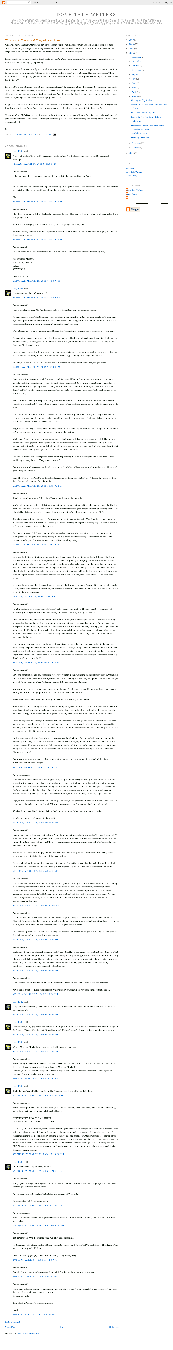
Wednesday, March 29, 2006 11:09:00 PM (38, 1225)
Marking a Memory (140, 137)
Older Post (114, 1327)
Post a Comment (12, 1321)
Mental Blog (131, 175)
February (136, 143)
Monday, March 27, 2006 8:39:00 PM (35, 1034)
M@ (128, 197)
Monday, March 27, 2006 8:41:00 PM (35, 1051)
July (134, 78)
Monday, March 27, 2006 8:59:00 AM (35, 822)
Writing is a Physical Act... (143, 100)
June (134, 83)
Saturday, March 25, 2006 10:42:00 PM (37, 485)
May (134, 87)
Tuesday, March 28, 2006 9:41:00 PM (36, 1078)
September (137, 69)
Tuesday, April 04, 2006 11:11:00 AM (36, 1259)
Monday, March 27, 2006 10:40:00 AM (36, 905)
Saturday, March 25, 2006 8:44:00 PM (36, 297)
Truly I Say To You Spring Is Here (146, 116)
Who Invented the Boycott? (143, 112)
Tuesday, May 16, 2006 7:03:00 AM (34, 1314)
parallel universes (139, 133)
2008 (131, 44)
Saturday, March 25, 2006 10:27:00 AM (37, 201)
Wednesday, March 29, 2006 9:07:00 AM (38, 1095)
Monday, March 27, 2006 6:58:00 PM (35, 994)
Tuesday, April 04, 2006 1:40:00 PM (35, 1276)
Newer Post (10, 1327)
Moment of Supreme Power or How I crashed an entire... (147, 127)
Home (62, 1327)
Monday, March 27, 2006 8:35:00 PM (35, 1014)
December (136, 56)
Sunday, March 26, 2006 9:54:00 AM (35, 596)
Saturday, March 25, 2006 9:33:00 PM (36, 366)
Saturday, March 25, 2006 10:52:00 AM (37, 239)
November (137, 61)
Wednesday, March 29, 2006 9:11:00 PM (38, 1205)
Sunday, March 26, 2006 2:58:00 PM (35, 767)
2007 (131, 48)
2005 (131, 152)
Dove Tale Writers (86, 14)
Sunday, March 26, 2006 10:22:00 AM (36, 662)
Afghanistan (136, 121)
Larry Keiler (18, 151)
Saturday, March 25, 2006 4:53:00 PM (36, 280)
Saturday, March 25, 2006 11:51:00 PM (37, 544)
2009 (131, 39)
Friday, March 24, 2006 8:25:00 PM (34, 163)
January (135, 147)
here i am (130, 167)
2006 (131, 52)
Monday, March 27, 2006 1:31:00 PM (35, 939)
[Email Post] (54, 134)
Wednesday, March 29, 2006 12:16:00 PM (38, 1154)
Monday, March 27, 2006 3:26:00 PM (35, 970)
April (134, 91)
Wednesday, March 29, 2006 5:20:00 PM (38, 1170)
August (135, 74)
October (136, 65)
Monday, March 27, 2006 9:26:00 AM (35, 870)
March (135, 96)
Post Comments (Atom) (28, 1333)
